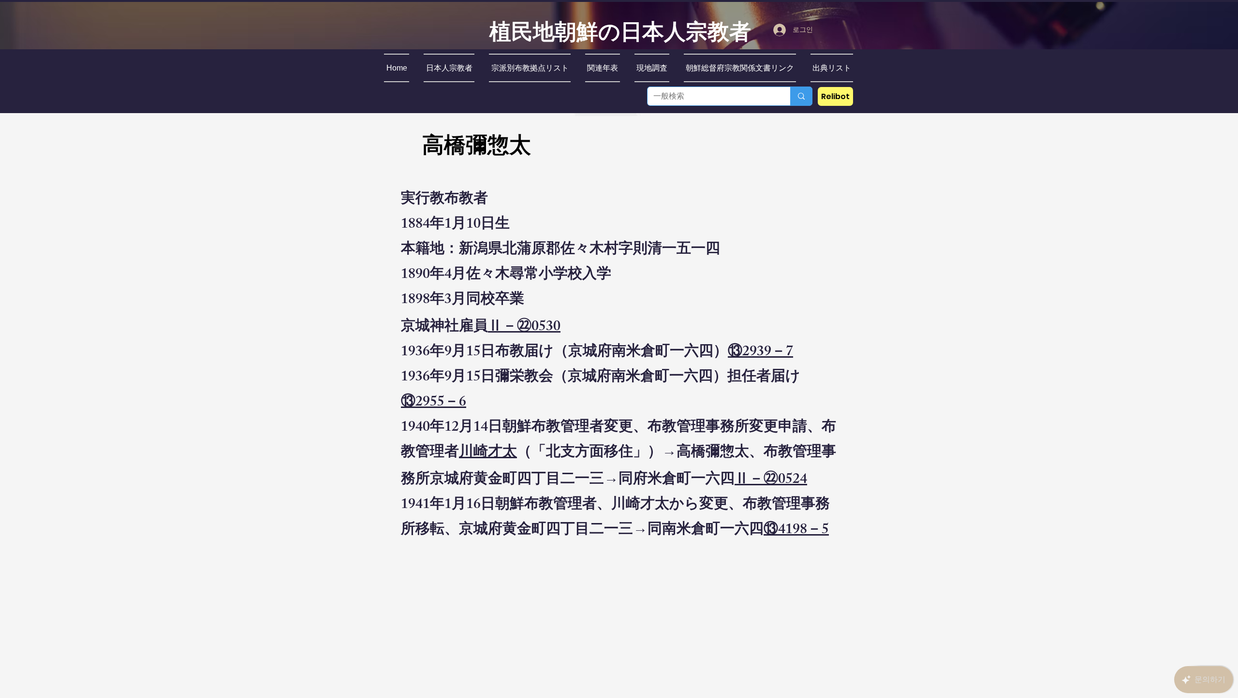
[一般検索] (801, 96)
